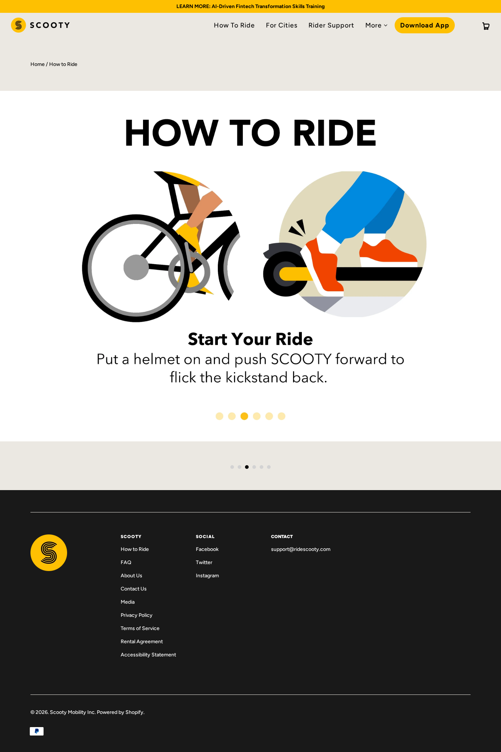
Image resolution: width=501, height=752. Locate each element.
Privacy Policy (137, 615)
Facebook (207, 549)
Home (37, 64)
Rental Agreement (142, 641)
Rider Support (331, 25)
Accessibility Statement (148, 655)
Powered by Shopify (120, 712)
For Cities (281, 25)
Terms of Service (140, 628)
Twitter (204, 562)
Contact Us (134, 589)
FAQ (126, 562)
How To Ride (234, 25)
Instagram (207, 576)
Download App (424, 25)
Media (128, 602)
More (373, 25)
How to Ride (135, 549)
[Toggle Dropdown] (385, 25)
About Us (131, 576)
